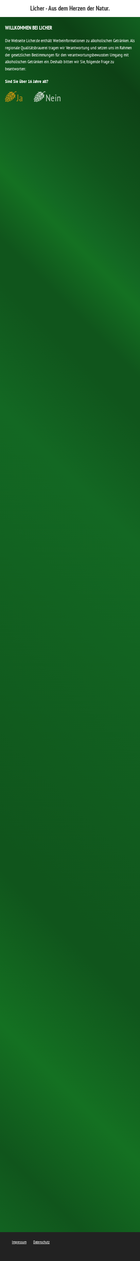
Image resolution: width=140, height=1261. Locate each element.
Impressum (19, 1242)
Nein (53, 98)
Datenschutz (41, 1242)
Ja (20, 98)
